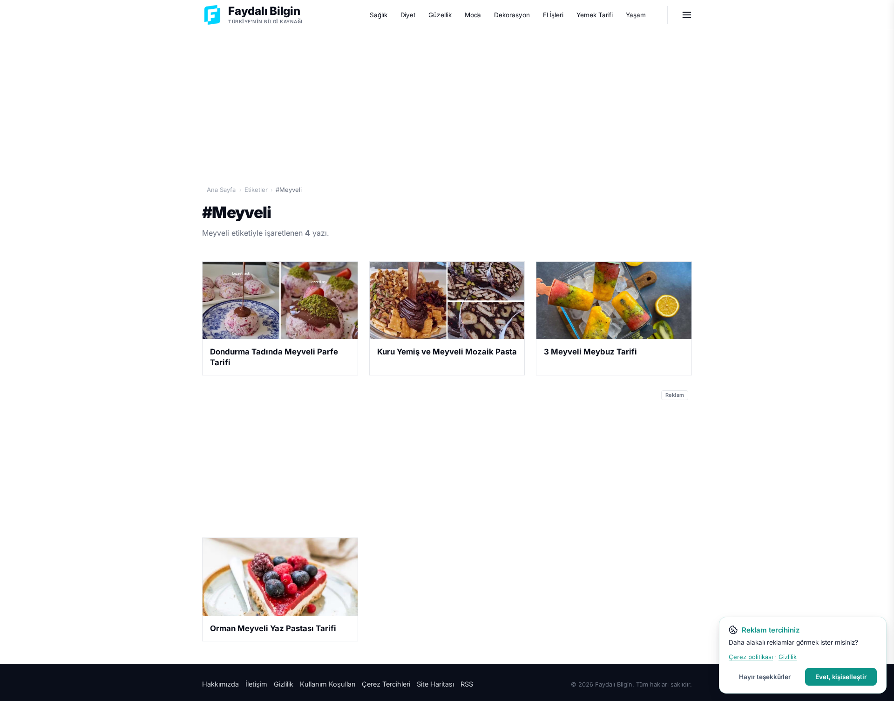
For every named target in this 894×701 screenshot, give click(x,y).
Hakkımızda (220, 684)
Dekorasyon (511, 15)
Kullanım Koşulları (327, 684)
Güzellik (439, 15)
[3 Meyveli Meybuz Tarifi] (613, 300)
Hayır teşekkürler (765, 677)
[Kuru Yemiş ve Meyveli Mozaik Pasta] (447, 300)
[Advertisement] (447, 103)
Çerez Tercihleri (386, 684)
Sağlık (378, 15)
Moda (473, 15)
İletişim (256, 684)
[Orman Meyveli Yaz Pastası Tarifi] (280, 576)
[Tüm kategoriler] (687, 15)
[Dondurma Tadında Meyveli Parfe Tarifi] (280, 300)
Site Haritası (435, 684)
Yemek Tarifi (594, 15)
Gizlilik (283, 684)
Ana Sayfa (221, 189)
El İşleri (553, 15)
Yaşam (636, 15)
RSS (467, 684)
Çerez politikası (751, 656)
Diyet (408, 15)
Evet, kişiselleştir (841, 677)
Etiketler (256, 189)
